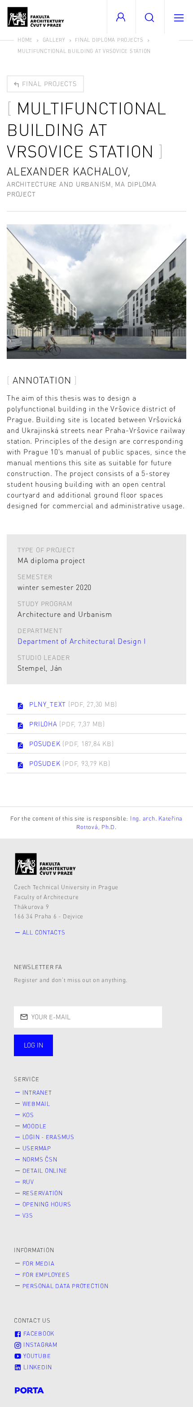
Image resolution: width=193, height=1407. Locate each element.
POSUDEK (71, 743)
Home (25, 39)
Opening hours (46, 1204)
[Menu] (178, 17)
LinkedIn (37, 1367)
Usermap (36, 1148)
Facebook (38, 1333)
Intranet (37, 1092)
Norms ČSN (39, 1159)
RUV (28, 1181)
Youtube (36, 1355)
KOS (28, 1115)
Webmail (36, 1103)
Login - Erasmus (48, 1136)
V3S (27, 1215)
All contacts (44, 932)
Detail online (44, 1170)
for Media (38, 1263)
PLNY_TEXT (73, 704)
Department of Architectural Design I (82, 641)
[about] (46, 864)
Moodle (34, 1126)
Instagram (39, 1344)
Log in (34, 1045)
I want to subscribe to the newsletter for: (95, 1041)
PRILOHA (67, 724)
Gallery (54, 39)
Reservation (42, 1193)
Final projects (48, 83)
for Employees (46, 1274)
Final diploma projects (109, 39)
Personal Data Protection (65, 1285)
